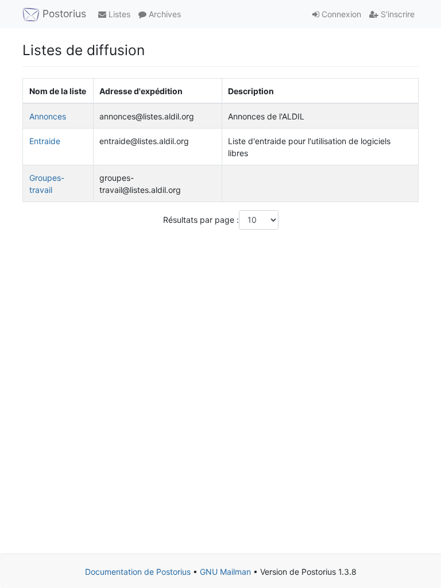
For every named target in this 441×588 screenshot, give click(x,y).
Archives (163, 14)
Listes (118, 14)
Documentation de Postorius (138, 572)
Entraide (44, 141)
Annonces (47, 116)
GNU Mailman (225, 572)
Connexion (340, 14)
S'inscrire (396, 14)
